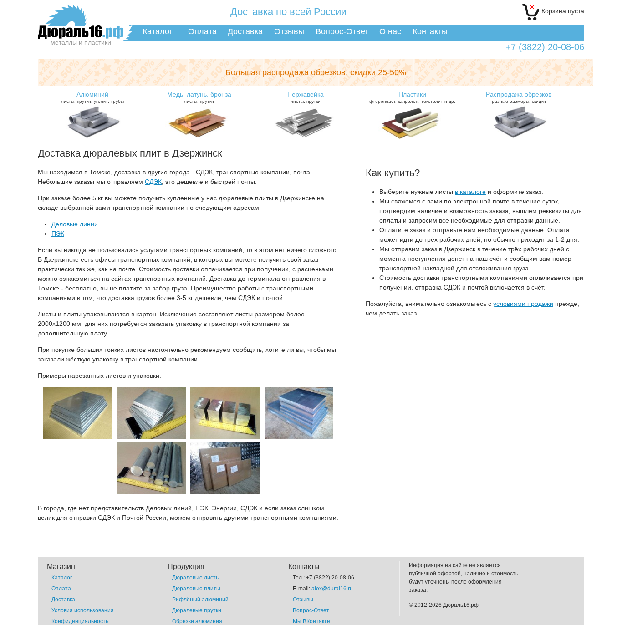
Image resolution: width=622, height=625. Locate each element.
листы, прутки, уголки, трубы (92, 97)
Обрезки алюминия (197, 621)
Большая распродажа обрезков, (315, 72)
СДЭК (153, 181)
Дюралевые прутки (196, 610)
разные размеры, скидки (518, 97)
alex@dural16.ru (332, 588)
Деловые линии (74, 224)
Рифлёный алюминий (200, 599)
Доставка (245, 31)
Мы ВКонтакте (311, 621)
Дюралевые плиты (196, 588)
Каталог (158, 31)
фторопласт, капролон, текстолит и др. (412, 97)
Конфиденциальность (79, 621)
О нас (390, 31)
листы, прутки (199, 97)
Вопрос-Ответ (342, 31)
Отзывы (289, 31)
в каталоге (470, 191)
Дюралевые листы (196, 577)
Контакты (430, 31)
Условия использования (82, 610)
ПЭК (57, 233)
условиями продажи (523, 303)
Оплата (202, 31)
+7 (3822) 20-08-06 (544, 47)
